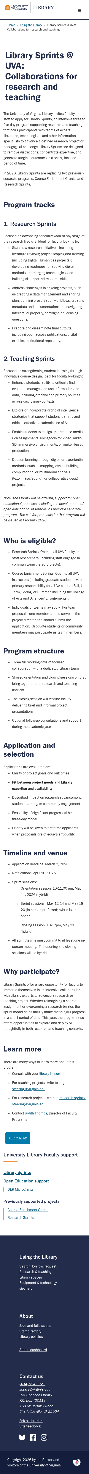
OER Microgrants (20, 1189)
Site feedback (30, 1426)
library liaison (49, 1073)
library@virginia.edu (34, 1389)
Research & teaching (35, 1271)
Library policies (31, 1336)
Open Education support (26, 1181)
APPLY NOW (17, 1138)
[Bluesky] (23, 1436)
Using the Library (31, 25)
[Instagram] (45, 1436)
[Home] (28, 7)
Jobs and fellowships (35, 1325)
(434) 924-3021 (32, 1384)
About (26, 1316)
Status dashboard (33, 1350)
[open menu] (80, 10)
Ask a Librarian (31, 1421)
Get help (25, 1288)
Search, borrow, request (37, 1266)
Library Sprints (17, 1172)
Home (11, 25)
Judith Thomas (36, 1113)
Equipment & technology (38, 1282)
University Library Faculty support (40, 1154)
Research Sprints (21, 1217)
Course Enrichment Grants (28, 1210)
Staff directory (30, 1331)
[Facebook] (34, 1436)
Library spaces (30, 1277)
